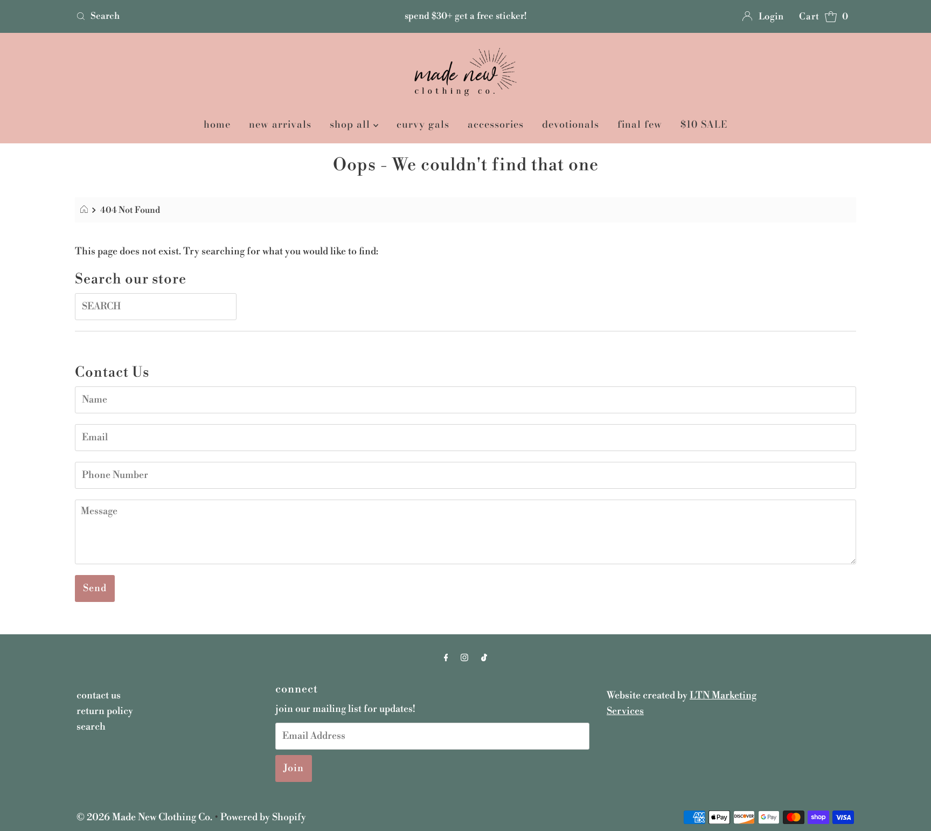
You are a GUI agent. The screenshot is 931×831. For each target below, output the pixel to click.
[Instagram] (464, 658)
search (91, 727)
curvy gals (423, 124)
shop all (351, 124)
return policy (105, 711)
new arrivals (280, 124)
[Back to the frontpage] (85, 210)
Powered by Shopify (263, 817)
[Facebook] (446, 658)
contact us (99, 695)
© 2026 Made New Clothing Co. (145, 817)
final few (639, 124)
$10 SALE (703, 124)
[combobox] (200, 16)
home (217, 124)
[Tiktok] (484, 658)
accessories (496, 124)
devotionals (570, 124)
